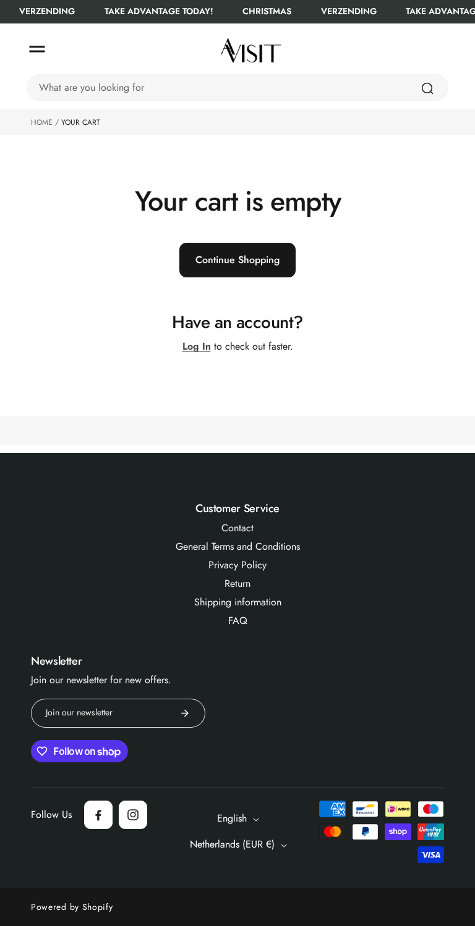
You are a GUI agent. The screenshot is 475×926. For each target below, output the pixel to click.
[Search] (427, 88)
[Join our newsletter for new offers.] (185, 713)
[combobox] (237, 87)
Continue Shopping (237, 260)
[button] (37, 49)
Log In (196, 346)
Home (42, 122)
